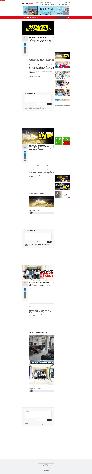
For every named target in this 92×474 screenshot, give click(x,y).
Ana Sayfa (37, 2)
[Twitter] (25, 45)
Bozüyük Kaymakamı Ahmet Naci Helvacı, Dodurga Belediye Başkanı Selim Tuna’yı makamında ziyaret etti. (41, 287)
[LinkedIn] (25, 47)
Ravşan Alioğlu (36, 391)
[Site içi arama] (69, 18)
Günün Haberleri (47, 2)
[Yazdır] (25, 51)
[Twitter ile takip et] (45, 468)
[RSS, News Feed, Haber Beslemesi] (47, 468)
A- (53, 39)
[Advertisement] (41, 50)
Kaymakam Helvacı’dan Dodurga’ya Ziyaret (34, 17)
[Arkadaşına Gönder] (25, 49)
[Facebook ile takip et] (43, 468)
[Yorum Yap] (25, 52)
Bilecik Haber (42, 2)
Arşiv (50, 2)
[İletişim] (67, 18)
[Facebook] (25, 44)
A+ (53, 37)
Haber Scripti (45, 470)
